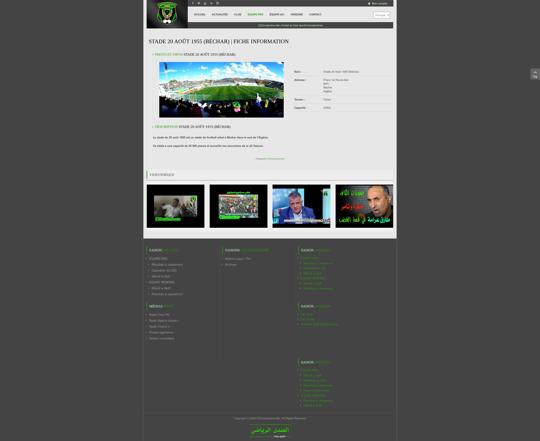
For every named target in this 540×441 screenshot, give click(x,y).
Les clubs (307, 314)
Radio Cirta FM (159, 314)
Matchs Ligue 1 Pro (238, 258)
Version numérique (161, 338)
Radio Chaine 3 (159, 326)
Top (535, 76)
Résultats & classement (167, 264)
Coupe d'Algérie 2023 (316, 390)
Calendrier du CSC (164, 270)
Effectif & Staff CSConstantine (319, 324)
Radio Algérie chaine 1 (164, 320)
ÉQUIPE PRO (158, 258)
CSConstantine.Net (275, 158)
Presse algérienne (161, 332)
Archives (230, 264)
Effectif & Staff (161, 276)
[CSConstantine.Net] (167, 13)
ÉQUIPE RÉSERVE (161, 282)
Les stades (308, 319)
